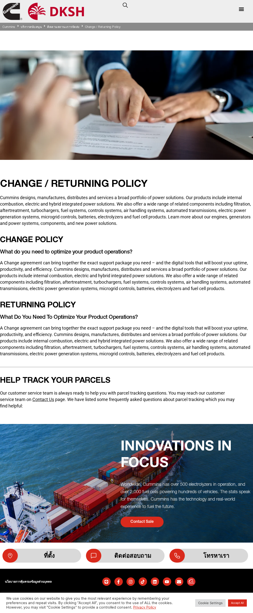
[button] (241, 9)
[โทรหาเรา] (177, 555)
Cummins (8, 27)
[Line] (106, 581)
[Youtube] (167, 581)
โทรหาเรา (216, 555)
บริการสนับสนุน (31, 27)
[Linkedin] (155, 581)
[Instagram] (130, 581)
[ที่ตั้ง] (10, 555)
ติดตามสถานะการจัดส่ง (63, 27)
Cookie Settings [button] (210, 603)
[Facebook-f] (118, 581)
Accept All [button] (237, 603)
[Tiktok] (143, 581)
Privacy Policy (144, 607)
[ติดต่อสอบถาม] (93, 555)
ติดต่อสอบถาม (132, 555)
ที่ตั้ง (49, 555)
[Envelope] (179, 581)
